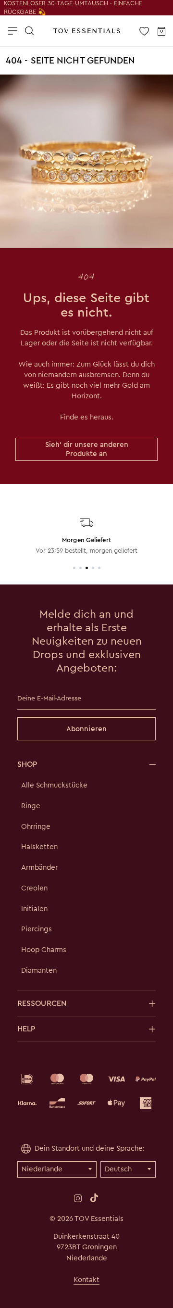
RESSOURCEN (41, 1003)
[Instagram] (78, 1197)
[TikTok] (94, 1198)
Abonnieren (86, 729)
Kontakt (86, 1279)
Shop (27, 764)
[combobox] (86, 66)
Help (26, 1028)
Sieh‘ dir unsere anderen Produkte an (86, 449)
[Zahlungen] (86, 1091)
